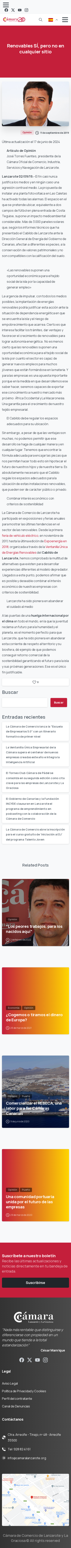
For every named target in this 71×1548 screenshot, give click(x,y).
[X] (13, 10)
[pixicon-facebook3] (22, 1360)
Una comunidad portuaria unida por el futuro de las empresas (30, 1201)
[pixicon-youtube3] (37, 1360)
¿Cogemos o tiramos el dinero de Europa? (34, 1017)
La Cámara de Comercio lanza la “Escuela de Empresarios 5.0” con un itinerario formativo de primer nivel (34, 731)
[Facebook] (6, 10)
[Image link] (35, 1500)
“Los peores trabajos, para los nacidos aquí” (34, 929)
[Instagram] (26, 10)
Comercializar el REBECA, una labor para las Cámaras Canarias (34, 1108)
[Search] (40, 19)
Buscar (10, 692)
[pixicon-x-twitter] (30, 1360)
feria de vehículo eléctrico (20, 535)
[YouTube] (19, 10)
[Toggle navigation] (6, 5)
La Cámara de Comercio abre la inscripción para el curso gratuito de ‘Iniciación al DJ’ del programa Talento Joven (35, 834)
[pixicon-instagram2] (45, 1360)
